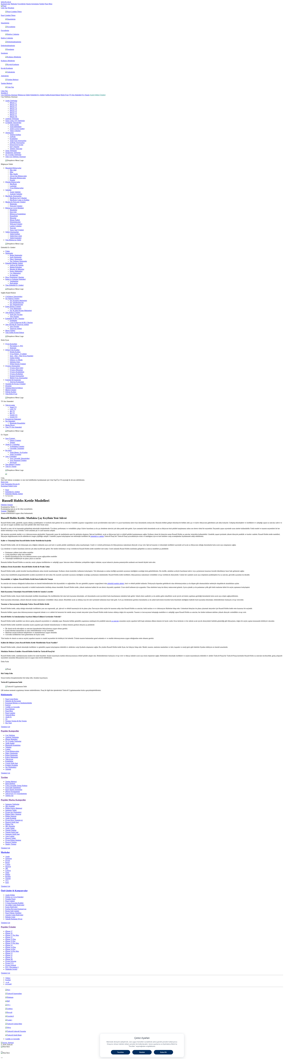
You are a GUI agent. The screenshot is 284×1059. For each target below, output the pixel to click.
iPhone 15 (13, 107)
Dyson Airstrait (10, 965)
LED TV (13, 409)
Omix (7, 872)
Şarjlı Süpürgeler (16, 257)
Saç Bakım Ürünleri (12, 298)
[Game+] (142, 1020)
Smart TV (13, 407)
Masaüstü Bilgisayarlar (13, 168)
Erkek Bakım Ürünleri (13, 306)
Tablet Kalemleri (15, 238)
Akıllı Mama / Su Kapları (19, 452)
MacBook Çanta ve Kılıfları (19, 200)
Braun (7, 862)
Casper (7, 864)
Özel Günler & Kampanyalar (14, 890)
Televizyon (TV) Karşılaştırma (16, 793)
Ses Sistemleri (10, 421)
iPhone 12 (13, 113)
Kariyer (8, 705)
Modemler (13, 204)
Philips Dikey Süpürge (13, 814)
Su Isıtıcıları (14, 275)
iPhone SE (13, 117)
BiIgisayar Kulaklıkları (18, 214)
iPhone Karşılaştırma (12, 792)
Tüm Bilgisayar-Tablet (13, 240)
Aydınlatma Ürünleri (17, 446)
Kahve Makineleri (16, 271)
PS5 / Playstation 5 (12, 967)
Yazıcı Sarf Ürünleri (17, 230)
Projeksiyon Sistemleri (13, 419)
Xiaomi (8, 878)
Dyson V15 (9, 963)
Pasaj (7, 490)
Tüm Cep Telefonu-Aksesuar (15, 157)
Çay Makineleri (15, 273)
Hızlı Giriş (4, 482)
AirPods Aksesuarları (17, 143)
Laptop (7, 749)
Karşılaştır (11, 511)
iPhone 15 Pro (10, 941)
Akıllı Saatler (14, 125)
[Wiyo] (142, 1028)
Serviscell (13, 462)
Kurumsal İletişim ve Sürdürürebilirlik (18, 703)
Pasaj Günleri (10, 901)
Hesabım (11, 8)
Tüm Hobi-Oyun (11, 394)
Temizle (3, 511)
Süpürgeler (9, 253)
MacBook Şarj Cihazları (18, 198)
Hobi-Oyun (65, 95)
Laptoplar (13, 186)
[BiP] (142, 1001)
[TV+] (142, 1005)
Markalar (14, 4)
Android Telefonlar (12, 119)
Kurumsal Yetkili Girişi (9, 486)
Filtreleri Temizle (7, 505)
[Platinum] (142, 997)
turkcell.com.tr (6, 2)
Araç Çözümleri (11, 456)
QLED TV (14, 417)
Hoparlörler (14, 216)
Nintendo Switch (11, 969)
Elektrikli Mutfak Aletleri (14, 263)
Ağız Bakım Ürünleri (12, 312)
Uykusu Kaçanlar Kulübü (14, 903)
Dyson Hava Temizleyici (14, 820)
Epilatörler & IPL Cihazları (14, 318)
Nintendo (13, 348)
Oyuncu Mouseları (16, 370)
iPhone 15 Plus (10, 939)
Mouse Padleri (15, 220)
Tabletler (8, 190)
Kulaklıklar (14, 139)
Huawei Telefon (11, 842)
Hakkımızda (6, 694)
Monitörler (13, 210)
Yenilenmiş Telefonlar (13, 153)
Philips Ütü (9, 824)
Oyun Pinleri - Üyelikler (18, 354)
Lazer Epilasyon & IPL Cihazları (21, 322)
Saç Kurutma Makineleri (18, 300)
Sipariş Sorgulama (32, 4)
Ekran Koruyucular (16, 145)
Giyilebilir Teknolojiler (13, 123)
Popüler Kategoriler (10, 731)
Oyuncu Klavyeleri (16, 368)
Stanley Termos (10, 844)
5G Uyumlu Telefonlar (13, 155)
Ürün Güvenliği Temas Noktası (16, 786)
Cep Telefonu (10, 735)
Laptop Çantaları (16, 226)
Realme (8, 876)
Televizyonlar (10, 405)
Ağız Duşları (14, 316)
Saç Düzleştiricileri (16, 304)
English (8, 980)
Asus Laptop (9, 836)
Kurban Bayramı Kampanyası (15, 909)
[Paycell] (142, 1012)
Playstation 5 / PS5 (16, 346)
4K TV (12, 411)
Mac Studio (14, 174)
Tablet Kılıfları (15, 234)
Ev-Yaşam (85, 95)
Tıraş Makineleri (15, 308)
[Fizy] (142, 990)
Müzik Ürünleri (10, 390)
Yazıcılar (13, 228)
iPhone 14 (13, 109)
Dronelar (8, 386)
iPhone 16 (13, 105)
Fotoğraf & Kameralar (13, 380)
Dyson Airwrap (10, 961)
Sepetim (4, 93)
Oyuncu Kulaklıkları (17, 372)
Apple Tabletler (15, 192)
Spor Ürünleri (10, 438)
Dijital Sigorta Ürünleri (18, 364)
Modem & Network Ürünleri (15, 202)
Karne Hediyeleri (11, 907)
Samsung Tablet (11, 810)
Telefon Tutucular (16, 149)
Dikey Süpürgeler (16, 259)
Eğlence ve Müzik (16, 360)
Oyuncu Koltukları (16, 374)
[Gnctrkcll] (142, 1016)
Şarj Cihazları (14, 147)
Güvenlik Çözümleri (17, 448)
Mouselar (13, 218)
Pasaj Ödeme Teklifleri (13, 913)
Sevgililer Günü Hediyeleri (14, 905)
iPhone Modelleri (11, 739)
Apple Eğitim (10, 895)
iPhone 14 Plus (10, 947)
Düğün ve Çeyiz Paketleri (14, 897)
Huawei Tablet (10, 838)
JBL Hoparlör (10, 826)
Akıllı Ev (8, 717)
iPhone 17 (13, 103)
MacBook (13, 184)
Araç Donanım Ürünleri (18, 460)
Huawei (8, 866)
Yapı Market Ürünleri (12, 464)
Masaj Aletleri (10, 330)
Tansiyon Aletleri (16, 328)
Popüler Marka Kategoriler (13, 800)
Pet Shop (8, 450)
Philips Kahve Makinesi (13, 808)
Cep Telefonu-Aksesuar (9, 95)
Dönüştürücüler (15, 222)
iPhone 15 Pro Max (12, 943)
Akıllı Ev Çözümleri (12, 444)
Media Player (10, 425)
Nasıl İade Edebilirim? (13, 788)
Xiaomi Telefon (10, 830)
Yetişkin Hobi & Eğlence (14, 388)
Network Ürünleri (16, 206)
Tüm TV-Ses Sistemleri (13, 427)
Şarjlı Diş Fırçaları (16, 314)
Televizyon (9, 759)
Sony (7, 882)
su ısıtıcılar (115, 621)
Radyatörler (14, 283)
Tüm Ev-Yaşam (10, 466)
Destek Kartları (15, 352)
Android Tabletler (16, 194)
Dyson (7, 860)
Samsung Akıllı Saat (12, 834)
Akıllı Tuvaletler (15, 454)
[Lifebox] (142, 1009)
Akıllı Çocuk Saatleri (17, 129)
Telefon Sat (9, 795)
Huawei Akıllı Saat (12, 822)
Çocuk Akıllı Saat (11, 763)
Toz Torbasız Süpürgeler (18, 261)
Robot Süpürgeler (16, 255)
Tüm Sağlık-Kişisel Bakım (14, 332)
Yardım (41, 4)
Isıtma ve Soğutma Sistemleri (15, 279)
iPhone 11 (13, 115)
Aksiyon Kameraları (17, 382)
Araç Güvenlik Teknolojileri (20, 458)
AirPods (13, 137)
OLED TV (14, 415)
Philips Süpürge (10, 816)
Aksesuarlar (9, 133)
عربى (7, 982)
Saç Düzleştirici (10, 767)
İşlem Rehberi (10, 784)
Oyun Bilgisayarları (17, 188)
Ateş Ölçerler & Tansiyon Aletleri (17, 324)
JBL (6, 868)
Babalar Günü (10, 917)
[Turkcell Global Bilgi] (142, 1024)
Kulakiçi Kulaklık (11, 765)
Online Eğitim (15, 358)
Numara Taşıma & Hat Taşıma (16, 721)
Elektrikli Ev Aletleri (37, 95)
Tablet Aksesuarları (12, 232)
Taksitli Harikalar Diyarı (13, 919)
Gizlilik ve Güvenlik (12, 707)
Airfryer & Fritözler (17, 265)
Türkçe (7, 978)
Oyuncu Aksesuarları (12, 366)
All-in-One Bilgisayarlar (18, 176)
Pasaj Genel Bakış (11, 699)
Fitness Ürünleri (15, 440)
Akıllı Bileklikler (16, 127)
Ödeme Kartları (10, 392)
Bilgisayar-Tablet (24, 95)
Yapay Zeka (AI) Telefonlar (15, 121)
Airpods (8, 769)
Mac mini (13, 170)
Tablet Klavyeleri (16, 236)
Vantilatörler (14, 281)
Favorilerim (22, 4)
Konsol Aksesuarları (17, 376)
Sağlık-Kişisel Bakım (52, 95)
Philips (7, 874)
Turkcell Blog (10, 715)
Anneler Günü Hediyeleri (14, 915)
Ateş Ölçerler (14, 326)
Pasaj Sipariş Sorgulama (13, 790)
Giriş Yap (4, 8)
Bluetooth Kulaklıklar (13, 745)
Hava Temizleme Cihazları (14, 277)
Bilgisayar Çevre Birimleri (14, 208)
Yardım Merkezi (11, 782)
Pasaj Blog (48, 4)
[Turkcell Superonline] (142, 994)
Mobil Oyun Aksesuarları (19, 378)
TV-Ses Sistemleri (75, 95)
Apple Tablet (9, 828)
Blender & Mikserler (17, 269)
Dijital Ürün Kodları (12, 350)
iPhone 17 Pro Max (12, 935)
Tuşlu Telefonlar (11, 151)
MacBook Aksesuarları (13, 196)
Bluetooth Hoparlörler (17, 423)
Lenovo (8, 870)
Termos (12, 442)
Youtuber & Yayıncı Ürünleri (15, 384)
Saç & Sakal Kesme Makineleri (21, 310)
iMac (11, 172)
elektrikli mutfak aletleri (115, 583)
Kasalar (12, 180)
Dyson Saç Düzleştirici (13, 812)
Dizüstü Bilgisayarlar (12, 182)
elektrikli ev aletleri (97, 536)
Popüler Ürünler (8, 927)
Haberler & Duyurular (13, 701)
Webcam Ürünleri (16, 224)
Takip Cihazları (15, 131)
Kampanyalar (5, 4)
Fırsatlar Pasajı (10, 899)
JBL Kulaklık (10, 806)
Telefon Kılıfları (15, 135)
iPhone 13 (13, 111)
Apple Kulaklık (10, 818)
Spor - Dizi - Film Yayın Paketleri (21, 356)
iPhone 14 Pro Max (12, 951)
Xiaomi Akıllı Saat (11, 832)
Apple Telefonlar (11, 101)
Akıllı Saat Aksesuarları (18, 141)
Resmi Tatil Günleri (12, 911)
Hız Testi (8, 723)
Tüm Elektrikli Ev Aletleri (14, 285)
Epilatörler (13, 320)
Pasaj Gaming (10, 713)
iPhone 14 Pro (10, 949)
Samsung (8, 858)
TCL (7, 880)
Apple (7, 856)
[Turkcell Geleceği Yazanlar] (142, 1031)
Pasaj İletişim (10, 709)
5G (6, 719)
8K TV (12, 413)
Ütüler (7, 251)
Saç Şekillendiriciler (17, 302)
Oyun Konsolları (11, 344)
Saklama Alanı (15, 362)
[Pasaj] (3, 6)
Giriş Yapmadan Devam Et (10, 484)
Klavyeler (13, 212)
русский (8, 984)
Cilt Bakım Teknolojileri (13, 296)
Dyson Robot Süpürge (13, 840)
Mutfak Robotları (16, 267)
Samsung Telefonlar (12, 804)
